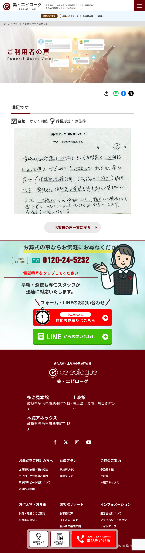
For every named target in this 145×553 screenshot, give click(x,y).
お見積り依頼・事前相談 (33, 469)
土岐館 (99, 16)
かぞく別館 (39, 121)
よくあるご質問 (69, 520)
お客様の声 (66, 513)
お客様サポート (71, 504)
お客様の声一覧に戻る (72, 227)
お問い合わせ (60, 543)
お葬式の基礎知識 (70, 526)
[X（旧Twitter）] (65, 441)
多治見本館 (88, 16)
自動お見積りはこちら (75, 318)
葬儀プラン (68, 460)
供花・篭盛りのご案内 (32, 513)
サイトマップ (108, 526)
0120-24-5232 (66, 260)
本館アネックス (42, 417)
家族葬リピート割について (35, 482)
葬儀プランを (38, 543)
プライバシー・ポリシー (115, 520)
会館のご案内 (110, 460)
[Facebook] (55, 441)
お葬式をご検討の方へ (36, 460)
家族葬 (80, 121)
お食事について (28, 520)
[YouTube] (88, 441)
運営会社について (111, 513)
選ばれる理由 (27, 489)
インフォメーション (115, 504)
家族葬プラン (68, 469)
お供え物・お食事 (32, 504)
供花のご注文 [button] (49, 16)
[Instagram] (77, 441)
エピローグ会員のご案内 (33, 476)
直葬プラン (66, 476)
